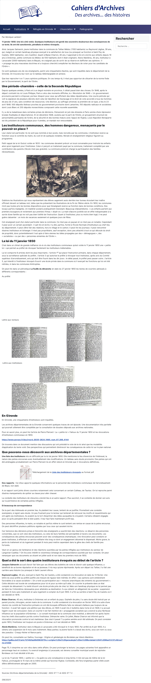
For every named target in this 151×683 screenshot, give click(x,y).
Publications (20, 29)
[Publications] (27, 29)
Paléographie (86, 29)
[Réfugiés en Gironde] (54, 29)
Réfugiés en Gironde (43, 29)
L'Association (66, 29)
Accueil (6, 29)
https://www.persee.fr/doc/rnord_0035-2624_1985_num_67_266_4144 (35, 439)
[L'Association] (74, 29)
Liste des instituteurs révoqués (66, 472)
